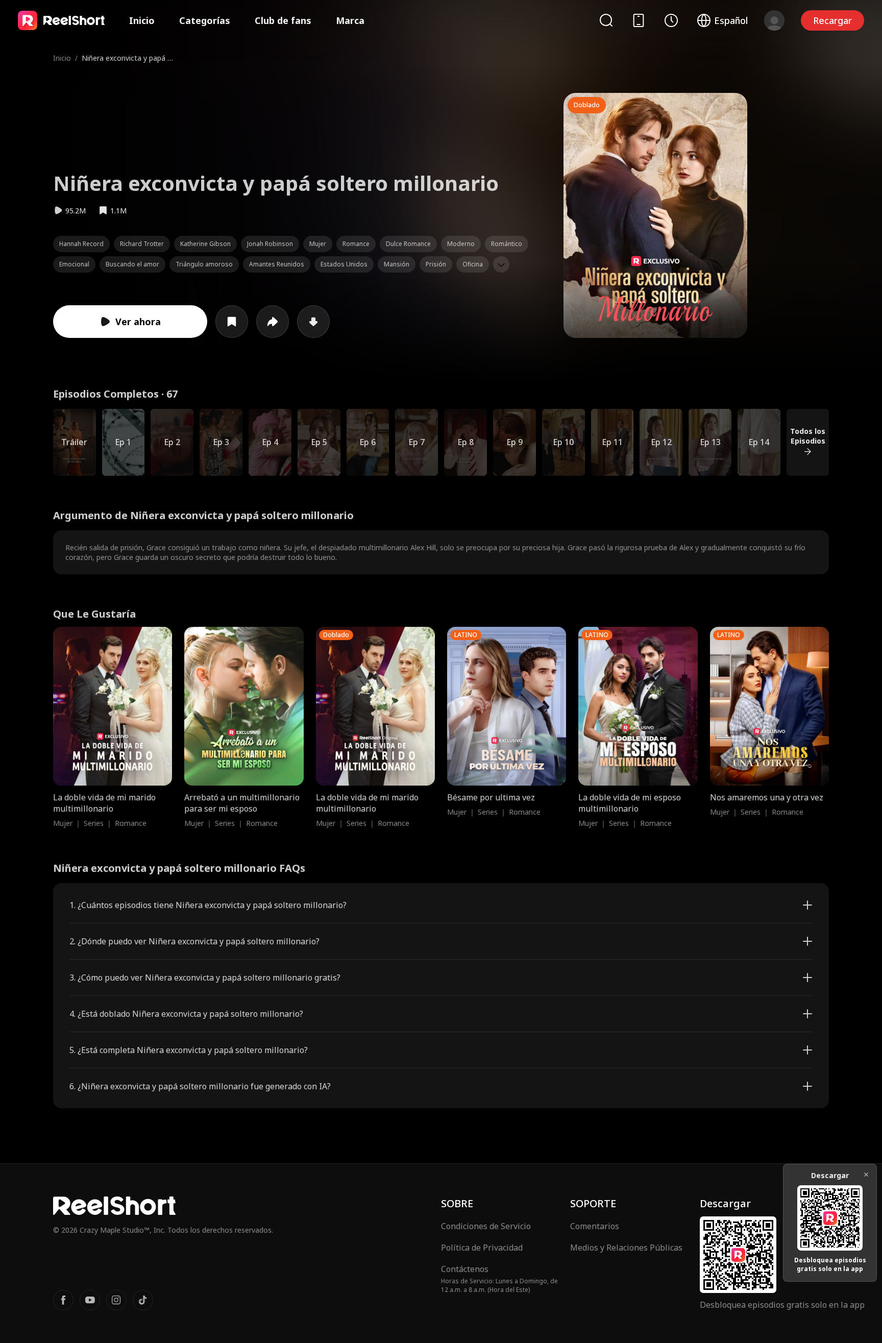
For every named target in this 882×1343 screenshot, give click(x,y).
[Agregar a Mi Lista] (231, 321)
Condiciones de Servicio (486, 1226)
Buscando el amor (132, 264)
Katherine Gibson (205, 243)
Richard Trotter (142, 243)
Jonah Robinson (270, 243)
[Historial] (671, 20)
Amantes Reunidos (276, 264)
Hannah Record (81, 243)
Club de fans (283, 20)
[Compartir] (272, 321)
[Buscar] (606, 20)
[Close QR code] (866, 1174)
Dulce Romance (408, 243)
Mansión (396, 264)
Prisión (436, 264)
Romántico (506, 243)
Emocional (74, 264)
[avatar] (774, 20)
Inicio (142, 20)
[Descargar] (313, 321)
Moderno (461, 243)
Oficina (472, 264)
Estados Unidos (344, 264)
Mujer (317, 243)
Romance (356, 243)
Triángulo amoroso (204, 264)
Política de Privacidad (482, 1247)
